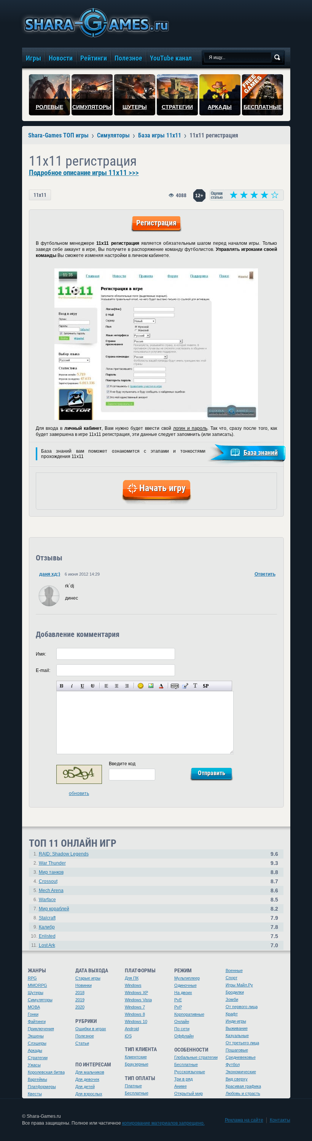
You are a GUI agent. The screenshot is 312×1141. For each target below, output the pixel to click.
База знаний (261, 452)
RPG (32, 978)
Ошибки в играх (90, 1028)
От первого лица (242, 1006)
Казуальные (237, 1035)
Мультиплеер (187, 978)
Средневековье (241, 1057)
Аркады (35, 1050)
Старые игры (87, 978)
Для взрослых (88, 1094)
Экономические (241, 1071)
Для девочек (87, 1079)
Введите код (122, 763)
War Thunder (52, 863)
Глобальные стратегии (196, 1057)
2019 (79, 999)
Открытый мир (188, 1093)
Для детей (85, 1086)
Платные (133, 1086)
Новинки (83, 985)
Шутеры (35, 992)
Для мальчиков (89, 1072)
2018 (79, 992)
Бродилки (235, 992)
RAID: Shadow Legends (64, 854)
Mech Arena (51, 890)
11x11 (39, 195)
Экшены (36, 1036)
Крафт (232, 1014)
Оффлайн (184, 1036)
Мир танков (51, 872)
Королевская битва (46, 1072)
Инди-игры (236, 1021)
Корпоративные (189, 1014)
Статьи (82, 1043)
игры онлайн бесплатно (95, 23)
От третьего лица (242, 1042)
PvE (178, 999)
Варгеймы (37, 1079)
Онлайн (181, 1021)
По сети (181, 1028)
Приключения (41, 1028)
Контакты (280, 1120)
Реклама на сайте (244, 1120)
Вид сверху (237, 1079)
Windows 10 (136, 1021)
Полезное (84, 1036)
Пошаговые (237, 1050)
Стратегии (38, 1057)
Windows (133, 985)
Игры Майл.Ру (239, 985)
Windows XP (136, 992)
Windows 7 (135, 1007)
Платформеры (42, 1086)
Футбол (233, 1064)
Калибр (47, 927)
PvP (178, 1007)
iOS (128, 1036)
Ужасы (34, 1065)
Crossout (48, 881)
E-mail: (43, 670)
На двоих (183, 992)
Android (132, 1028)
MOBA (34, 1007)
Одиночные (185, 985)
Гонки (33, 1014)
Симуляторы (40, 999)
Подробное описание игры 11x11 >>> (84, 173)
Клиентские (136, 1057)
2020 (79, 1007)
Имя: (41, 654)
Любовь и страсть (243, 1093)
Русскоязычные (189, 1071)
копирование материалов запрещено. (163, 1123)
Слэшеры (37, 1043)
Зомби (232, 999)
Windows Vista (138, 999)
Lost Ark (47, 945)
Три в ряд (183, 1079)
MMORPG (37, 985)
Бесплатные (136, 1093)
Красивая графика (243, 1086)
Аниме (180, 1086)
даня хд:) (49, 574)
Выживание (237, 1028)
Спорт (231, 977)
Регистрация (156, 222)
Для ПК (131, 978)
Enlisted (47, 936)
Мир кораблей (54, 908)
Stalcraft (47, 918)
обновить (79, 793)
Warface (47, 899)
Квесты (35, 1094)
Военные (234, 970)
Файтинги (37, 1021)
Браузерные (136, 1064)
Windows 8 (135, 1014)
